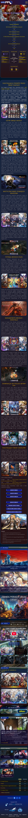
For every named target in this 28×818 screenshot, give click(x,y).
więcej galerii (23, 667)
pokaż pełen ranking (22, 748)
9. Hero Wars (3, 788)
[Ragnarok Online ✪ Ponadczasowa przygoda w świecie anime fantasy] (14, 591)
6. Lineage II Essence (4, 781)
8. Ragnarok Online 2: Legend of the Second (8, 785)
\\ (18, 718)
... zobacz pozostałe (5, 792)
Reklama (3, 814)
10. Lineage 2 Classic (4, 790)
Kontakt (17, 816)
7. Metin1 (2, 783)
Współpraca (16, 814)
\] (25, 718)
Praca (20, 814)
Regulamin (24, 814)
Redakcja (10, 814)
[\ (16, 718)
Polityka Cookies (12, 816)
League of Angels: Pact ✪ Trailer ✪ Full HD (19, 623)
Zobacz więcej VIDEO (14, 644)
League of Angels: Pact (9, 671)
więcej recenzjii (23, 547)
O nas (7, 814)
